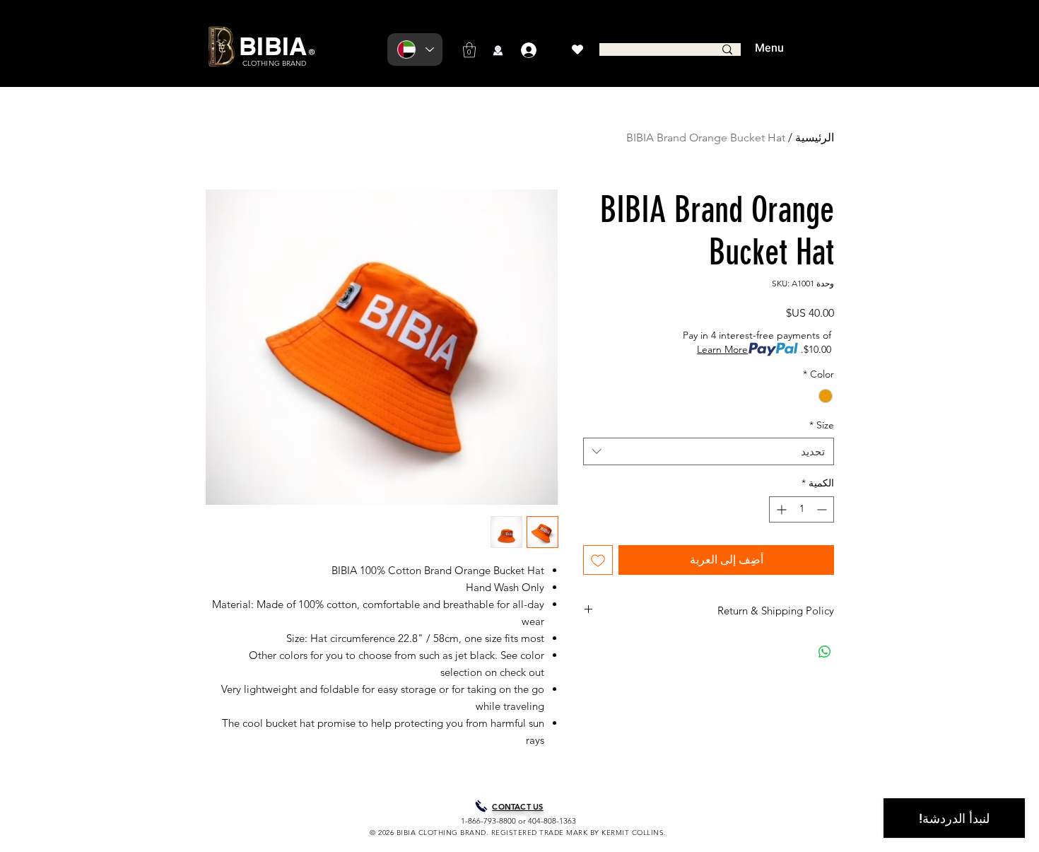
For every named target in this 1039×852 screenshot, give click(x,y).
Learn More (722, 349)
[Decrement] (823, 509)
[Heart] (577, 49)
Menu (769, 48)
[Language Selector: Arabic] (414, 49)
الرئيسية (814, 137)
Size (821, 425)
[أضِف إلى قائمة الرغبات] (598, 560)
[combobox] (708, 451)
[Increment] (780, 509)
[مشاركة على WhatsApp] (824, 651)
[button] (469, 49)
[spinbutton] (801, 509)
